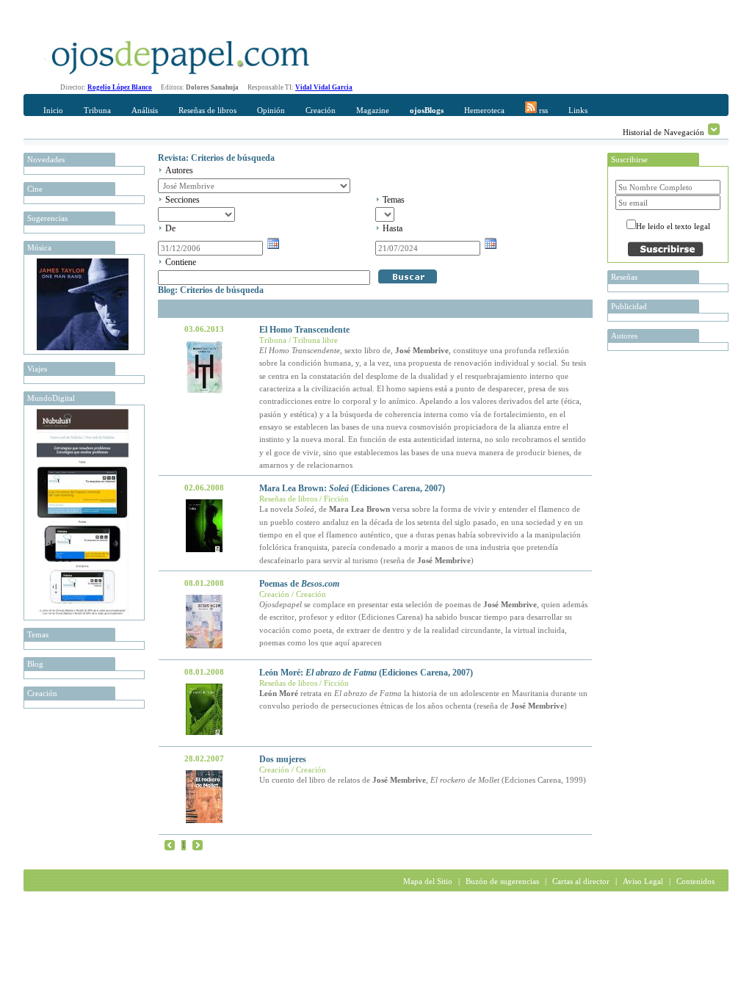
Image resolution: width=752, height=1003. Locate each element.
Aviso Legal (643, 881)
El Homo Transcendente (304, 330)
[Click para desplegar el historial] (713, 129)
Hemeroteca (484, 110)
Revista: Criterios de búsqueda (216, 158)
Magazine (372, 110)
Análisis (144, 110)
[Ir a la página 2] (197, 844)
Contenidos (695, 881)
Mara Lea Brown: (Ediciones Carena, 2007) (352, 488)
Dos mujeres (282, 759)
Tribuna (97, 110)
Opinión (271, 110)
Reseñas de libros (207, 110)
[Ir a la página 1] (169, 844)
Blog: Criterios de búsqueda (211, 290)
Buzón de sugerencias (502, 881)
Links (578, 110)
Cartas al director (581, 881)
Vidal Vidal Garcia (323, 87)
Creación (321, 110)
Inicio (53, 110)
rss (542, 110)
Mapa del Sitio (427, 881)
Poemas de (299, 584)
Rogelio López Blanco (119, 87)
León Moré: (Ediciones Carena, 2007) (366, 672)
